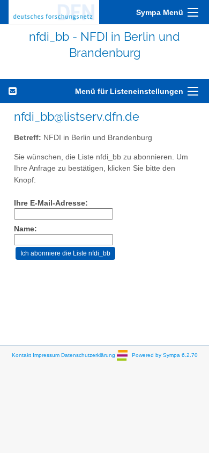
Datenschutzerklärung (88, 354)
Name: (25, 229)
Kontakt (21, 354)
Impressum (46, 354)
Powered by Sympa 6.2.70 (165, 354)
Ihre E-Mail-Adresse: (51, 203)
